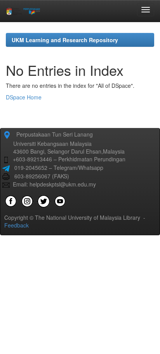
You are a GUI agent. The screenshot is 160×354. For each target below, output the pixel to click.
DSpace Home (24, 97)
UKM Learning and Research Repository (65, 40)
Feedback (16, 225)
